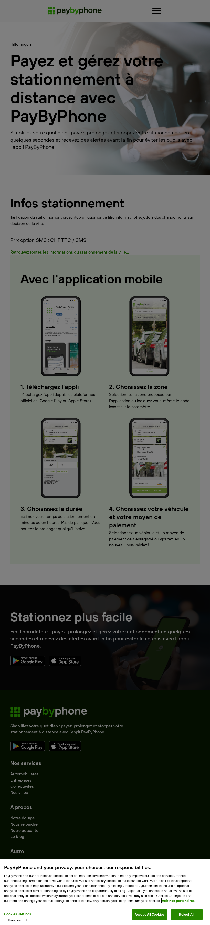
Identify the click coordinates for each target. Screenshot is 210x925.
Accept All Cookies (149, 914)
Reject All (186, 914)
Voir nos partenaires (178, 901)
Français (14, 920)
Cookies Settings (17, 914)
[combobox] (18, 920)
